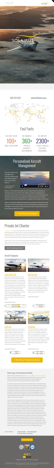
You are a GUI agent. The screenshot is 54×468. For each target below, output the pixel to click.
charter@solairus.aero (38, 97)
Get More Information (28, 213)
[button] (9, 2)
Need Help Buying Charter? (14, 248)
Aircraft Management (32, 431)
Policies (35, 459)
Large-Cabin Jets (10, 274)
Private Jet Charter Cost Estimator (25, 433)
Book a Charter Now (27, 439)
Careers (18, 459)
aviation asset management (40, 375)
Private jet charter (9, 230)
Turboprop (31, 326)
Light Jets (8, 326)
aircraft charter (28, 375)
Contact (25, 459)
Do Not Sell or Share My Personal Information (27, 466)
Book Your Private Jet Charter (28, 360)
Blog (30, 459)
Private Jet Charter (21, 431)
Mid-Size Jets (32, 274)
